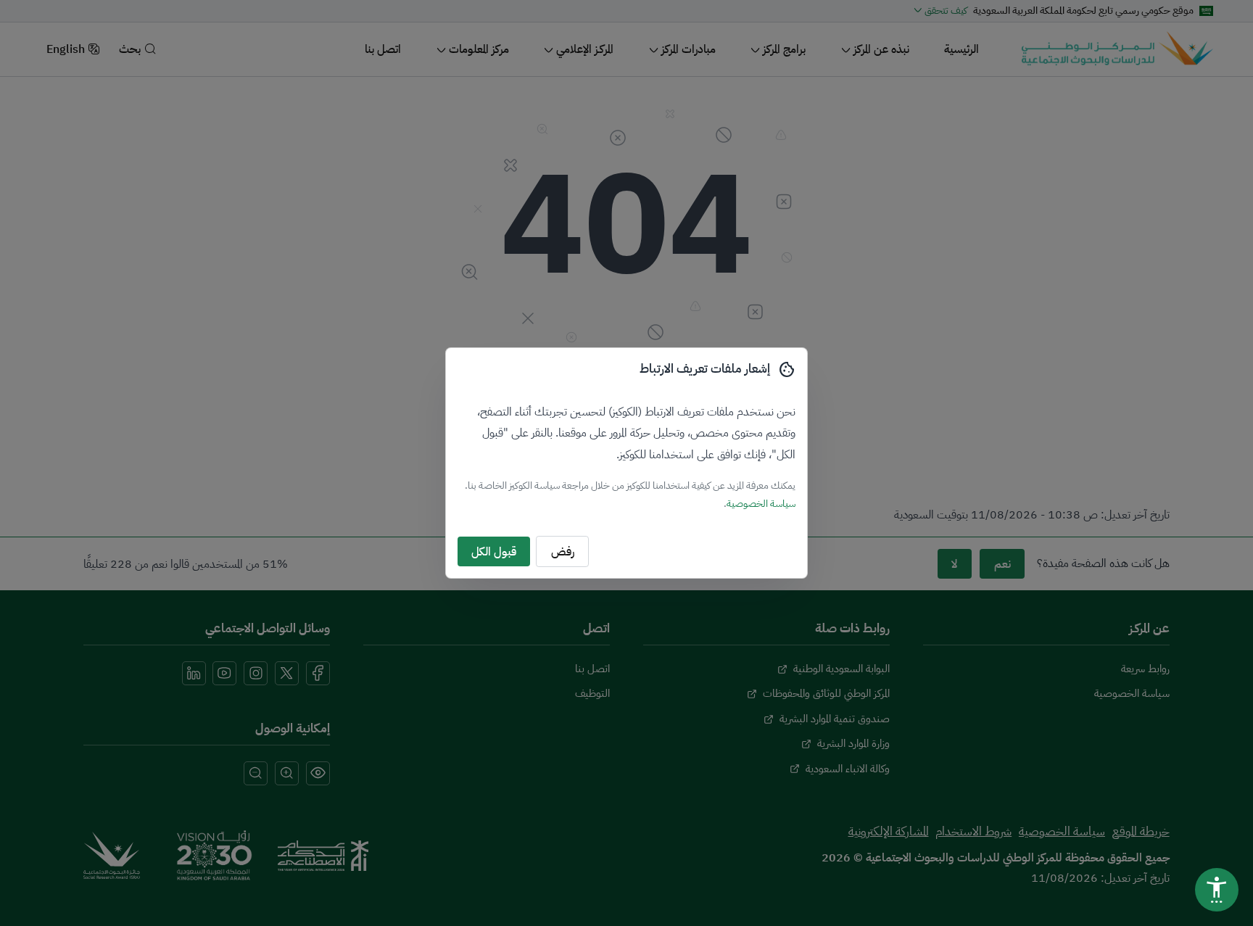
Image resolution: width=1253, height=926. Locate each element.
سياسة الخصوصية (761, 503)
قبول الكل (493, 551)
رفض (562, 551)
